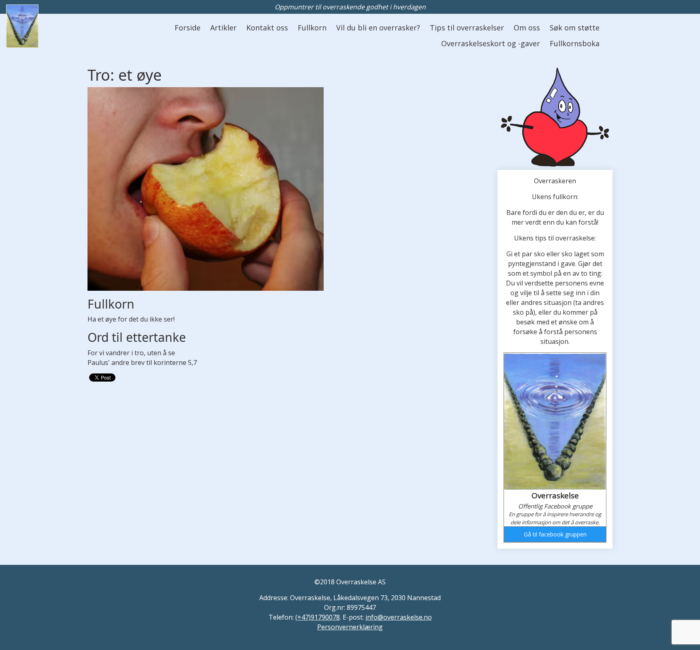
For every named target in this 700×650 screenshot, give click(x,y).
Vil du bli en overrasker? (378, 27)
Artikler (223, 27)
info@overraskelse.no (398, 617)
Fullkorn (312, 27)
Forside (188, 27)
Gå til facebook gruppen (555, 534)
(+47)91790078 (317, 617)
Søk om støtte (575, 27)
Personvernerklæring (350, 626)
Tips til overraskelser (467, 27)
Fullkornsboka (575, 43)
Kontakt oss (267, 27)
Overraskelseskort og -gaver (490, 43)
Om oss (527, 27)
